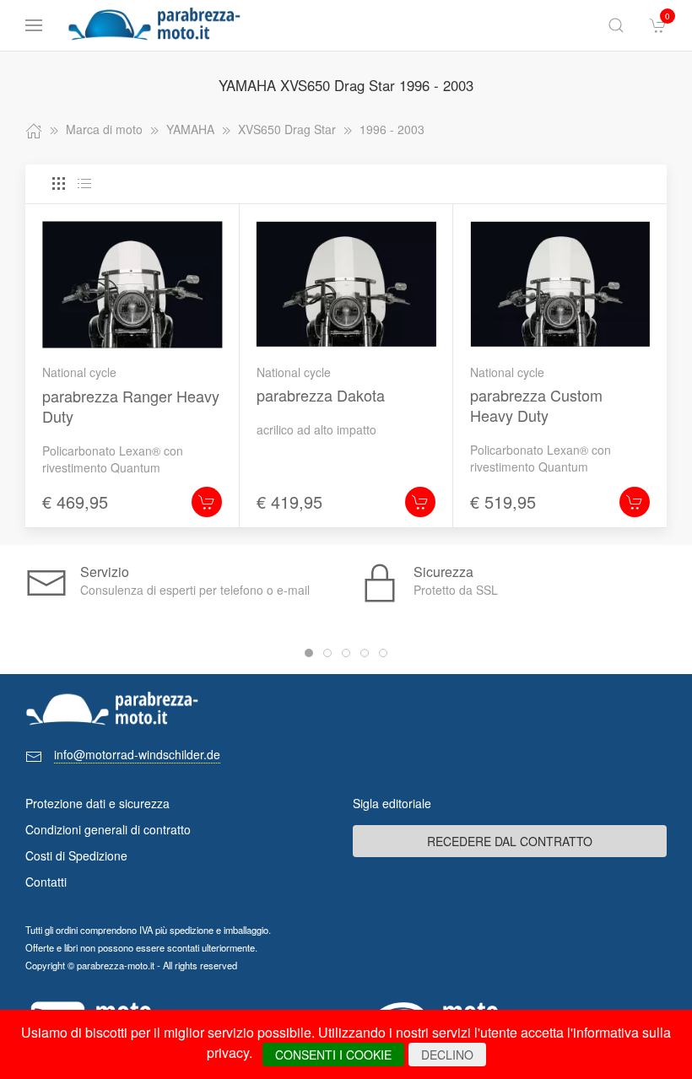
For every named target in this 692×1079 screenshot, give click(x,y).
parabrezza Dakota (321, 395)
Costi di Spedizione (76, 855)
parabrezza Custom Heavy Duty (536, 405)
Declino (447, 1054)
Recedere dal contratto (509, 841)
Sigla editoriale (392, 803)
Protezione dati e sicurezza (97, 803)
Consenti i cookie (333, 1054)
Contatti (46, 881)
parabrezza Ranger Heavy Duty (130, 406)
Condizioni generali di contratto (108, 829)
